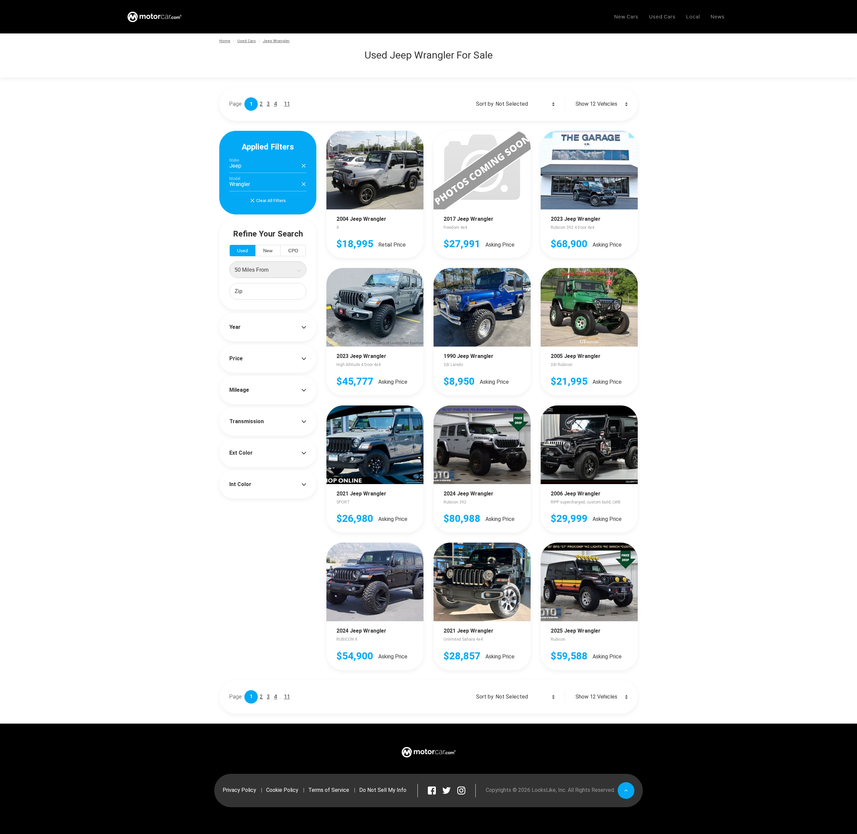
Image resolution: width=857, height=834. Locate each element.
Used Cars (246, 41)
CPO (293, 250)
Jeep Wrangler (276, 41)
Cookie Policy (282, 790)
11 (287, 104)
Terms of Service (328, 790)
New (267, 250)
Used (242, 250)
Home (224, 41)
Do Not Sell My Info (382, 790)
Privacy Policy (239, 790)
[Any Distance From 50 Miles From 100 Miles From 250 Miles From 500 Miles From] (267, 269)
